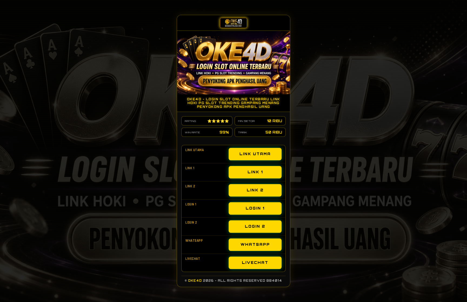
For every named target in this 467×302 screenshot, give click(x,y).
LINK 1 (255, 172)
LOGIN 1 (255, 208)
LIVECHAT (255, 262)
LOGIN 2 (255, 226)
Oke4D (195, 281)
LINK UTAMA (255, 154)
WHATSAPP (255, 244)
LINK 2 (255, 190)
